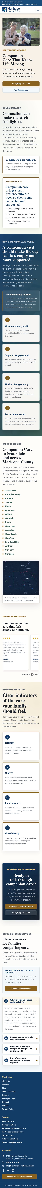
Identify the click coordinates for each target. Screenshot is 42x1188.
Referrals (5, 1105)
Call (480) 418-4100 (21, 84)
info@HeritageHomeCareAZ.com (25, 4)
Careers (5, 1095)
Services (5, 1084)
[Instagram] (12, 1170)
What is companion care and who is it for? (18, 1001)
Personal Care (8, 1121)
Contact (5, 1102)
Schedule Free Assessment (21, 906)
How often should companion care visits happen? (17, 1060)
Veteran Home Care (10, 1139)
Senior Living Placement (12, 1142)
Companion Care (9, 1125)
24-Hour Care (7, 1135)
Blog (4, 1088)
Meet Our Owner (9, 1091)
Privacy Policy (8, 1109)
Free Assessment (21, 90)
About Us (6, 1081)
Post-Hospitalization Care (12, 1132)
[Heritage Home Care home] (11, 9)
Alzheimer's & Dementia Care (14, 1128)
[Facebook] (3, 1170)
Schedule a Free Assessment (19, 1177)
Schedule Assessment (21, 988)
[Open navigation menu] (38, 9)
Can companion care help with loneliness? (19, 1038)
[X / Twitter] (8, 1170)
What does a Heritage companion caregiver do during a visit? (18, 1048)
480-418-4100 (7, 4)
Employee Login (8, 1098)
